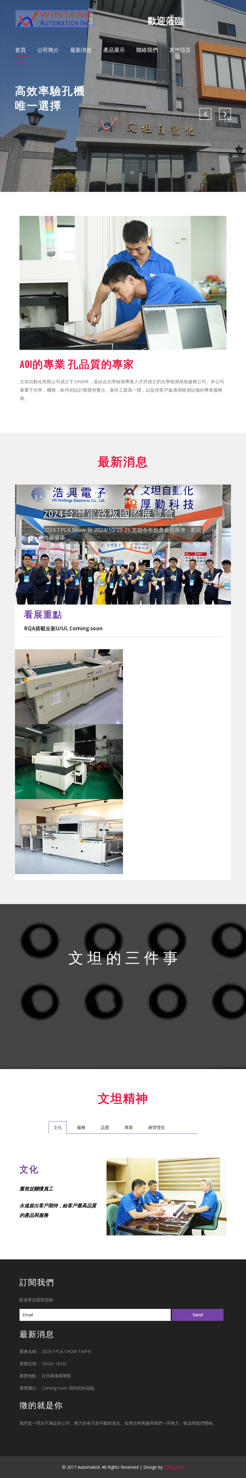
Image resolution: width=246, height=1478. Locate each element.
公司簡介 (48, 49)
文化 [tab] (57, 1127)
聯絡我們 (147, 49)
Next (225, 114)
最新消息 (81, 49)
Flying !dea (174, 1467)
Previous (206, 114)
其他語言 (180, 49)
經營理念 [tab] (156, 1127)
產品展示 (114, 49)
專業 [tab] (128, 1127)
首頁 (20, 49)
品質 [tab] (105, 1127)
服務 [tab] (81, 1127)
